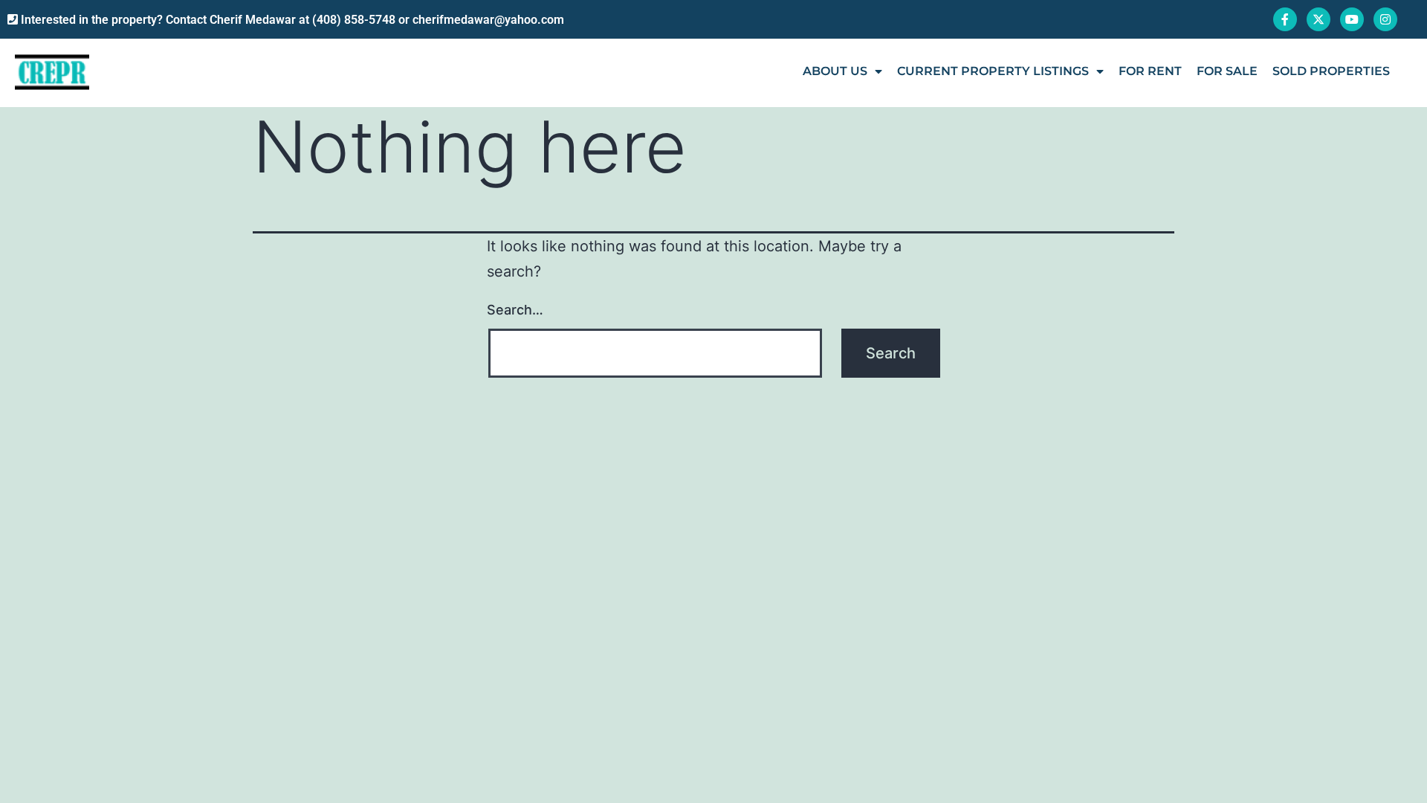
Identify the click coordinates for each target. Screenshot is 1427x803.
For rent (1150, 71)
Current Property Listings (993, 71)
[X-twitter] (1318, 19)
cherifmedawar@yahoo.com (488, 20)
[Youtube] (1352, 19)
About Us (835, 71)
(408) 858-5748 (353, 20)
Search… (515, 309)
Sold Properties (1331, 71)
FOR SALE (1227, 71)
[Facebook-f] (1285, 19)
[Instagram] (1385, 19)
